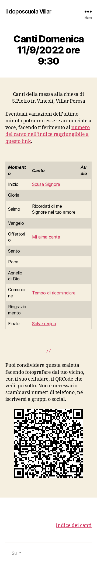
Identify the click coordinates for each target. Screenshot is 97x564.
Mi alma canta (46, 237)
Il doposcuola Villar (28, 11)
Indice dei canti (74, 525)
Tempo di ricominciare (53, 293)
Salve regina (44, 323)
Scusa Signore (46, 184)
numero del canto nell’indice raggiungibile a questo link (47, 134)
